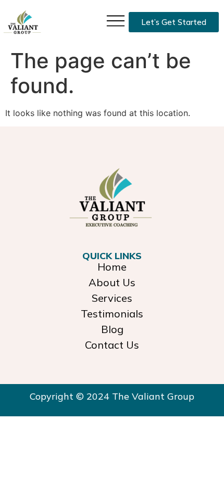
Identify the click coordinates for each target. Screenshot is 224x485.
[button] (115, 20)
